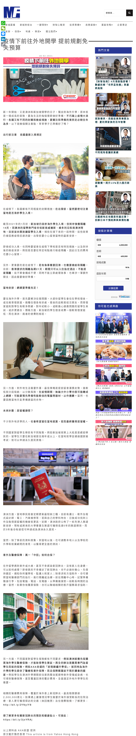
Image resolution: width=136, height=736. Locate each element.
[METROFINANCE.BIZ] (35, 12)
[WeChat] (3, 28)
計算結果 (113, 288)
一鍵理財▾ (42, 24)
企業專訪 (122, 24)
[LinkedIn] (3, 39)
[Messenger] (3, 33)
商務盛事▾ (91, 24)
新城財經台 (26, 24)
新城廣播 (10, 24)
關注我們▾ (51, 31)
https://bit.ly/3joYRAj (17, 719)
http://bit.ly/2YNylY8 (17, 704)
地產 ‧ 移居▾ (33, 31)
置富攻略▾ (107, 24)
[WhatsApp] (3, 23)
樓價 (98, 239)
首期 (98, 251)
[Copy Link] (3, 44)
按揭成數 (101, 262)
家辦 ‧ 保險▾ (13, 31)
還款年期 (101, 273)
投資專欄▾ (75, 24)
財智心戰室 (59, 24)
